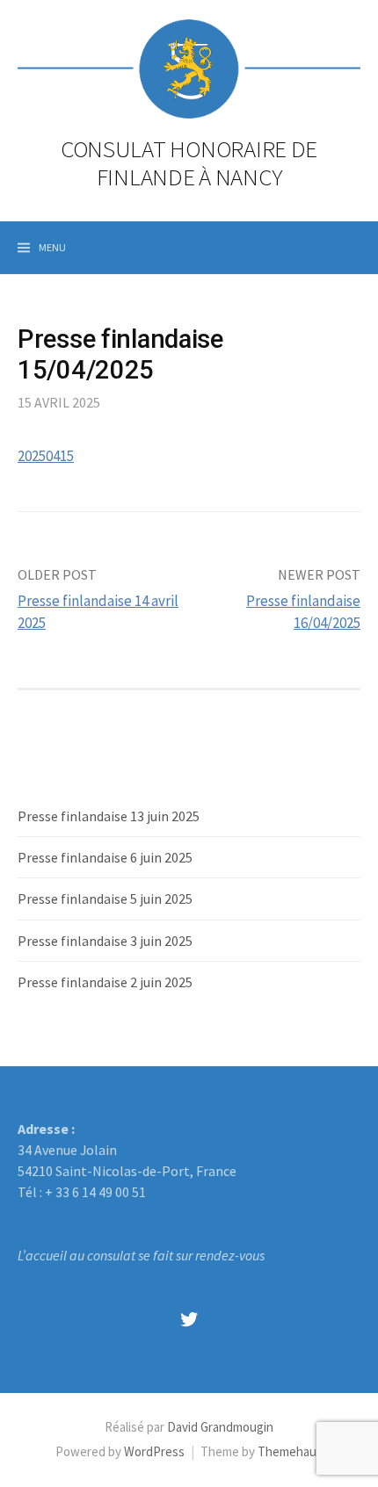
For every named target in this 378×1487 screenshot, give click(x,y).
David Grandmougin (220, 1426)
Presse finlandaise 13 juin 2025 (109, 816)
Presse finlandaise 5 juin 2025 (105, 898)
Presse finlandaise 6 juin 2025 (105, 857)
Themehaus (290, 1451)
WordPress (154, 1451)
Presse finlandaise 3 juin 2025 (105, 940)
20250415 (46, 456)
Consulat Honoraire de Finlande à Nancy (189, 162)
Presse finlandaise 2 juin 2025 (105, 982)
